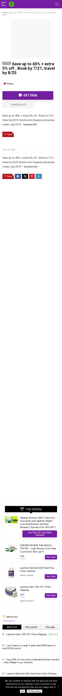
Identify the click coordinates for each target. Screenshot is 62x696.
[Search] (57, 4)
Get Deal (30, 95)
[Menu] (4, 4)
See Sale (50, 576)
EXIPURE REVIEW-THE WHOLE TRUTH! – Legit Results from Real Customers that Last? (38, 548)
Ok (22, 691)
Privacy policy (34, 691)
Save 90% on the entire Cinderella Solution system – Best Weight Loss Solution (30, 661)
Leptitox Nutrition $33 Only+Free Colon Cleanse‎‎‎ (32, 673)
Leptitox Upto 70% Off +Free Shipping (26, 634)
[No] (58, 686)
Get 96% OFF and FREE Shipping (40, 533)
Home (4, 13)
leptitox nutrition (27, 575)
